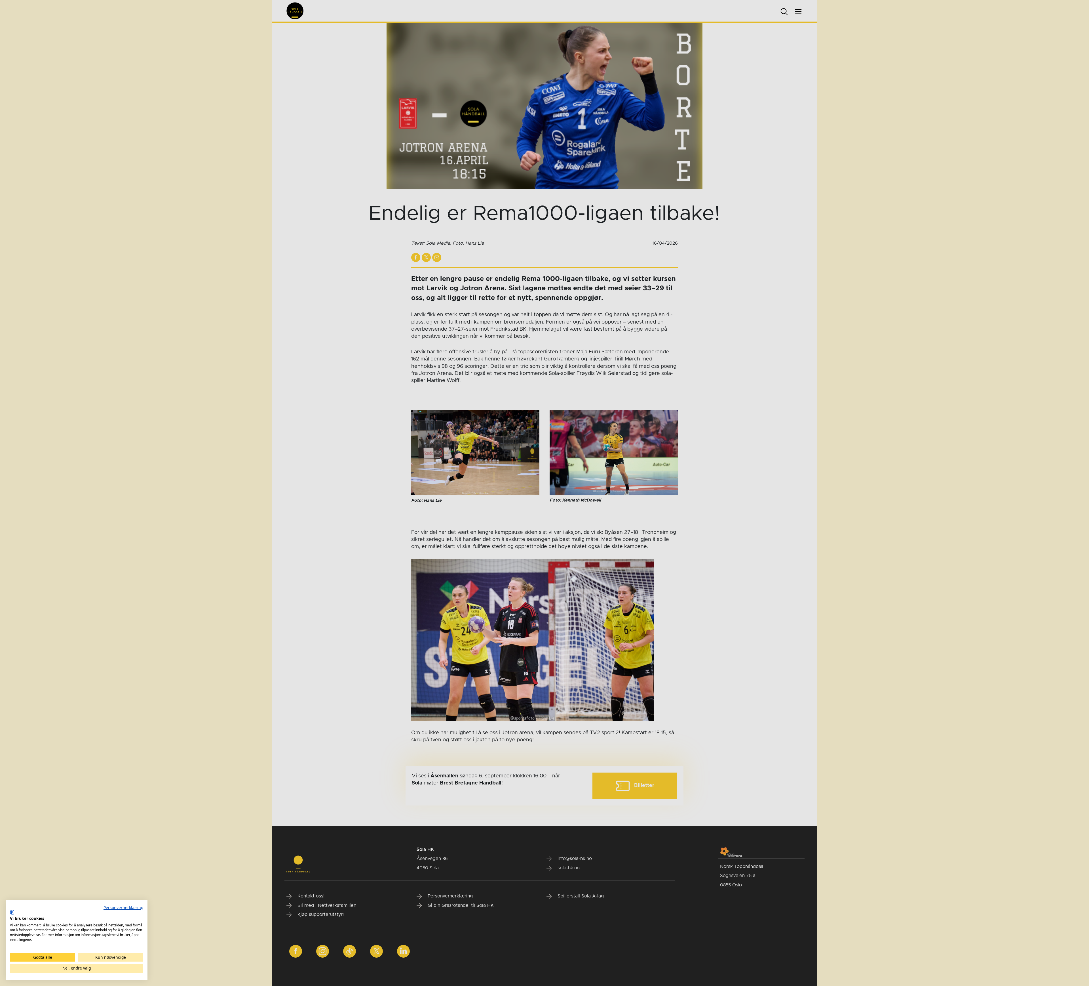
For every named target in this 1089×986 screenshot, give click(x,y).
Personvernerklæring (123, 907)
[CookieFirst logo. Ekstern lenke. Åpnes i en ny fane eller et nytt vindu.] (12, 912)
